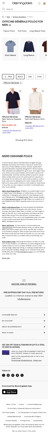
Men (8, 17)
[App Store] (9, 391)
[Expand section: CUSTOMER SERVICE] (24, 315)
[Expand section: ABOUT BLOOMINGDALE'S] (24, 327)
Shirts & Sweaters (19, 17)
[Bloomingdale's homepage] (3, 17)
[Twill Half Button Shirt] (35, 101)
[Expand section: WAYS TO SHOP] (24, 333)
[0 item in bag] (44, 3)
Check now (37, 360)
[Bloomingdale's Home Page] (22, 3)
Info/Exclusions (24, 299)
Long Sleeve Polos (37, 31)
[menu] (3, 3)
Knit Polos (22, 31)
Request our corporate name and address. (26, 427)
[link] (12, 124)
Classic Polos (9, 31)
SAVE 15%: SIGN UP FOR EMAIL (24, 284)
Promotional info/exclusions (21, 360)
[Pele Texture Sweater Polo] (12, 101)
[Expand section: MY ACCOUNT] (24, 321)
